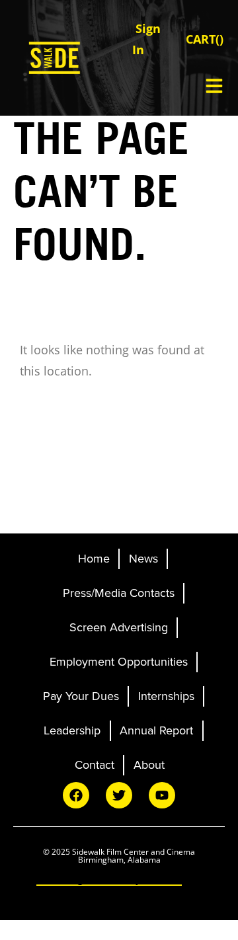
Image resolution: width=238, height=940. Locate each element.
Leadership (72, 730)
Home (94, 558)
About (149, 764)
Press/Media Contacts (119, 593)
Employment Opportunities (119, 661)
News (143, 558)
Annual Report (156, 730)
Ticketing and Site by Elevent (109, 878)
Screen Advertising (118, 627)
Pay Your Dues (81, 696)
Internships (166, 696)
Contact (94, 764)
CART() (204, 39)
